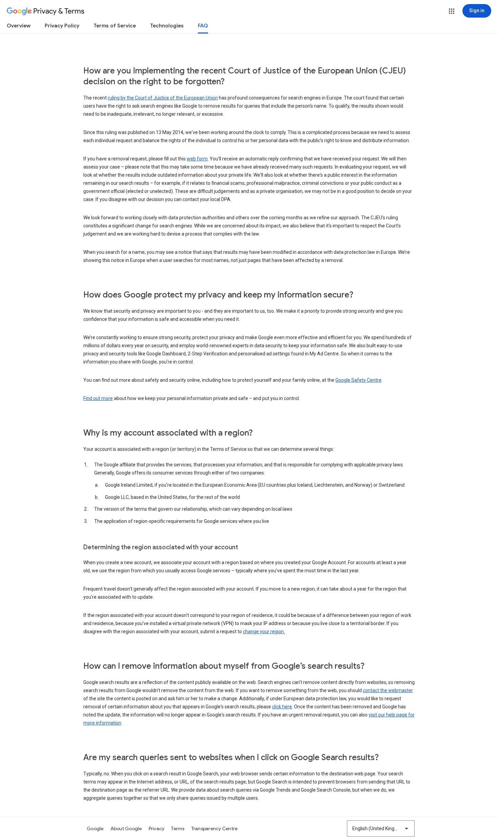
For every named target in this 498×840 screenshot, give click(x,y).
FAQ (203, 26)
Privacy (157, 828)
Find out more (98, 398)
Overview (18, 26)
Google (95, 828)
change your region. (264, 631)
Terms (177, 828)
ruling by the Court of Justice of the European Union (163, 98)
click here (282, 706)
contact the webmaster (388, 690)
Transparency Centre (214, 828)
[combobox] (381, 828)
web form (197, 158)
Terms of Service (115, 26)
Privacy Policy (62, 26)
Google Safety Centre (358, 380)
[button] (451, 11)
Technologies (167, 26)
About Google (126, 828)
